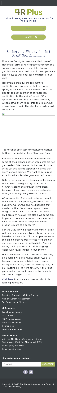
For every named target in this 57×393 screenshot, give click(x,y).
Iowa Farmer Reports (12, 312)
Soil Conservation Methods (14, 302)
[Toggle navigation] (3, 3)
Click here (7, 279)
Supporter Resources (12, 330)
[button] (28, 28)
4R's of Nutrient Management (16, 299)
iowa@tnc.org (14, 349)
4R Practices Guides (11, 323)
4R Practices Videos (11, 319)
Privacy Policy (14, 387)
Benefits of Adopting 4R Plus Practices (20, 295)
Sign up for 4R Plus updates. (16, 358)
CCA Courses (8, 316)
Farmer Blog (8, 326)
